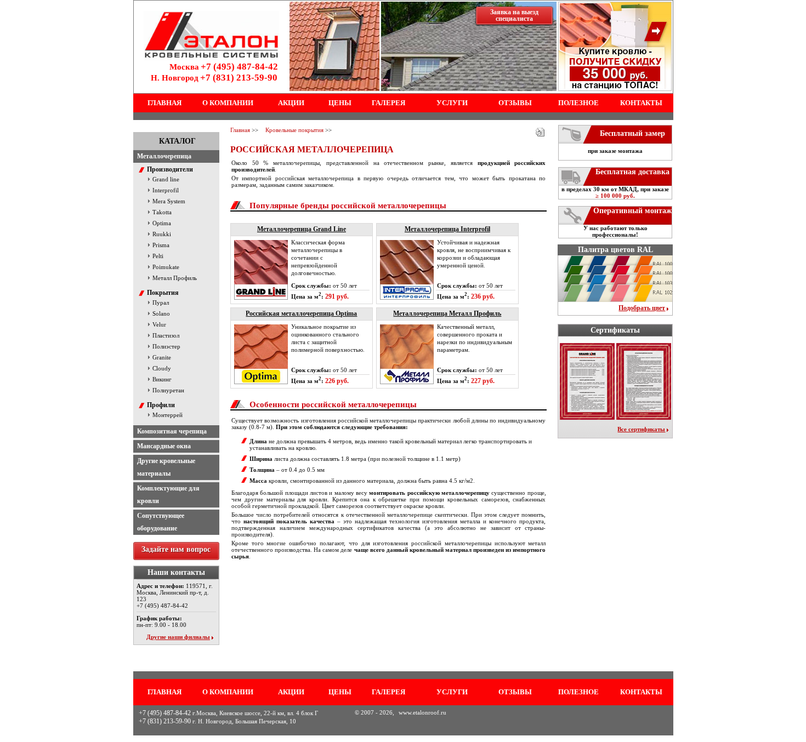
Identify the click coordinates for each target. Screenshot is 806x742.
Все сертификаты (641, 429)
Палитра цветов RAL (615, 250)
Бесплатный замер (632, 133)
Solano (161, 313)
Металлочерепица (164, 156)
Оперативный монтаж (632, 211)
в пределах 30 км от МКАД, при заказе (615, 192)
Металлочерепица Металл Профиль (447, 313)
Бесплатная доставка (632, 172)
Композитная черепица (172, 431)
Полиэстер (166, 346)
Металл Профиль (174, 278)
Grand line (165, 179)
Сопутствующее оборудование (160, 522)
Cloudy (161, 368)
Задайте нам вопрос (176, 549)
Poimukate (165, 267)
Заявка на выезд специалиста (514, 15)
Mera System (168, 201)
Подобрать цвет (641, 308)
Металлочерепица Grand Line (301, 229)
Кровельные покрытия (294, 130)
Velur (159, 324)
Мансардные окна (164, 446)
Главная (240, 130)
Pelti (157, 256)
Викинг (162, 379)
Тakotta (162, 212)
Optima (161, 223)
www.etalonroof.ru (422, 712)
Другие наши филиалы (178, 636)
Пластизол (165, 335)
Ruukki (161, 234)
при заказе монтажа (615, 150)
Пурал (160, 302)
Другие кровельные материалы (166, 467)
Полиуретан (168, 390)
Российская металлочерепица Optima (301, 313)
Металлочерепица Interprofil (447, 229)
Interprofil (165, 190)
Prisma (160, 245)
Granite (161, 357)
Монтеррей (167, 415)
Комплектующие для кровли (168, 494)
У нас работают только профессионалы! (615, 231)
